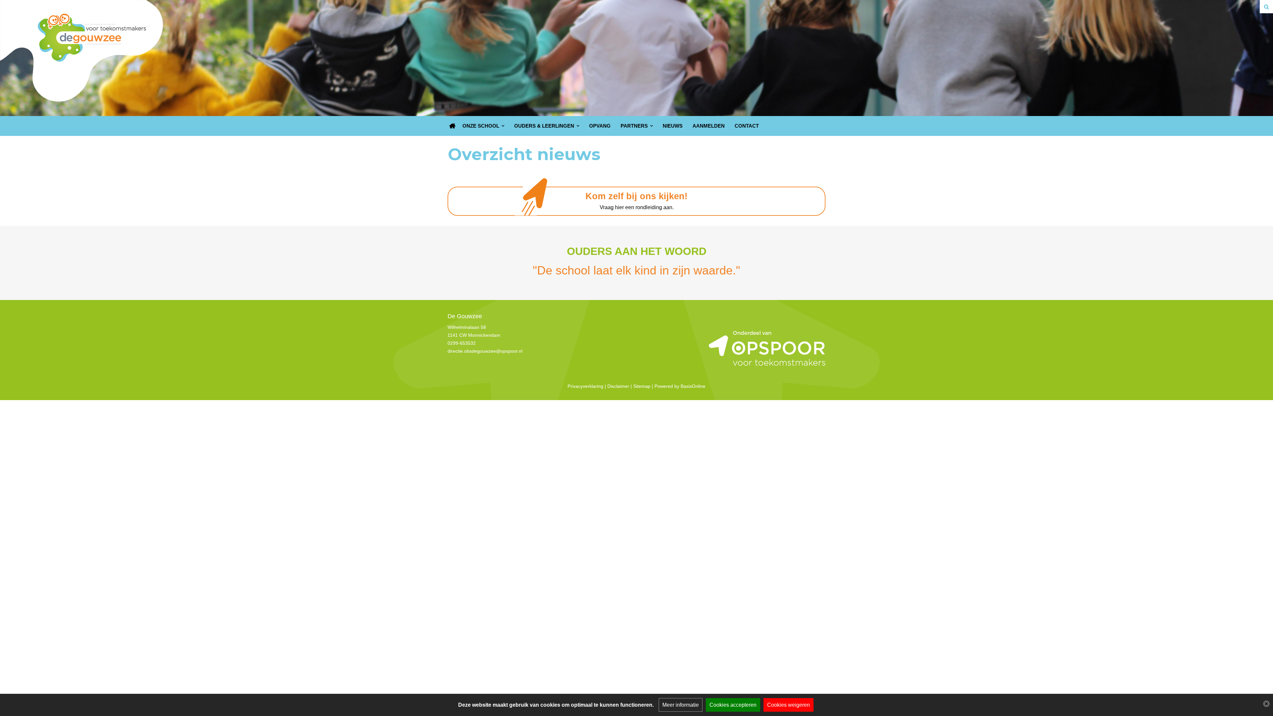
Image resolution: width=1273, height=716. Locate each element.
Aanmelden (709, 126)
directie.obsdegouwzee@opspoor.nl (485, 351)
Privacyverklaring (585, 386)
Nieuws (673, 126)
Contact (747, 126)
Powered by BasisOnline (679, 386)
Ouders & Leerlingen (544, 126)
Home (452, 126)
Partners (634, 126)
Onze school (480, 126)
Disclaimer (618, 386)
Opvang (600, 126)
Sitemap (641, 386)
